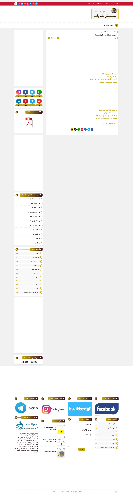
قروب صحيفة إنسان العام (33, 199)
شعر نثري (102, 32)
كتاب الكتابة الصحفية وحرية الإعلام (50, 428)
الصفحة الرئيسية (111, 32)
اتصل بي (88, 4)
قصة (27, 281)
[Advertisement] (46, 13)
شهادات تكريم (27, 269)
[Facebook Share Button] (92, 129)
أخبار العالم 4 (36, 243)
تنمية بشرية (27, 257)
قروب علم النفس (35, 207)
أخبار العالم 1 (36, 230)
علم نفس (27, 273)
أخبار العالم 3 (36, 238)
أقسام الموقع (109, 25)
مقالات (27, 288)
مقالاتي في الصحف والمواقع (27, 292)
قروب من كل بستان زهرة (33, 212)
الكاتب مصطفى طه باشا (57, 491)
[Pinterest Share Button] (85, 129)
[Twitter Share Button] (88, 129)
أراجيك (27, 253)
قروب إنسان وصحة (35, 225)
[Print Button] (72, 129)
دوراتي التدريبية (27, 261)
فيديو (27, 277)
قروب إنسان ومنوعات (34, 216)
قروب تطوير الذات (35, 203)
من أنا (93, 4)
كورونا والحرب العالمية (50, 451)
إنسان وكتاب (108, 4)
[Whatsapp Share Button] (78, 129)
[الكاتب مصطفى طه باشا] (105, 13)
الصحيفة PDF (100, 4)
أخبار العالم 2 (36, 234)
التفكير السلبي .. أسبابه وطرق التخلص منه (49, 440)
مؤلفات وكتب (27, 285)
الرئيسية (116, 4)
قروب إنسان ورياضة (35, 221)
